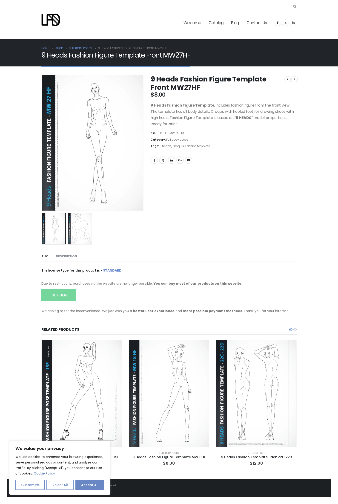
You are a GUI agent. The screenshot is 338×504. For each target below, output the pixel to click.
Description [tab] (66, 256)
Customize (30, 485)
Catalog (216, 23)
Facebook (154, 160)
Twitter (162, 160)
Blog (235, 23)
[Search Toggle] (295, 6)
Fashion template (197, 146)
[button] (42, 142)
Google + (180, 160)
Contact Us (256, 23)
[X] (285, 23)
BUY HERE (59, 295)
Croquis (178, 146)
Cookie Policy (44, 473)
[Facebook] (277, 23)
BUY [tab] (44, 256)
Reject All (60, 485)
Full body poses (177, 140)
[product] (82, 393)
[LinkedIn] (293, 23)
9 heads (165, 146)
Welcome (192, 23)
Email (188, 160)
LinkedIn (171, 160)
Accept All (89, 485)
